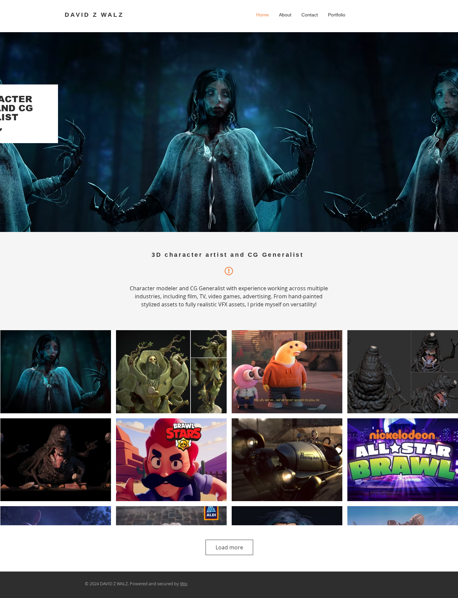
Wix (183, 584)
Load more (229, 547)
